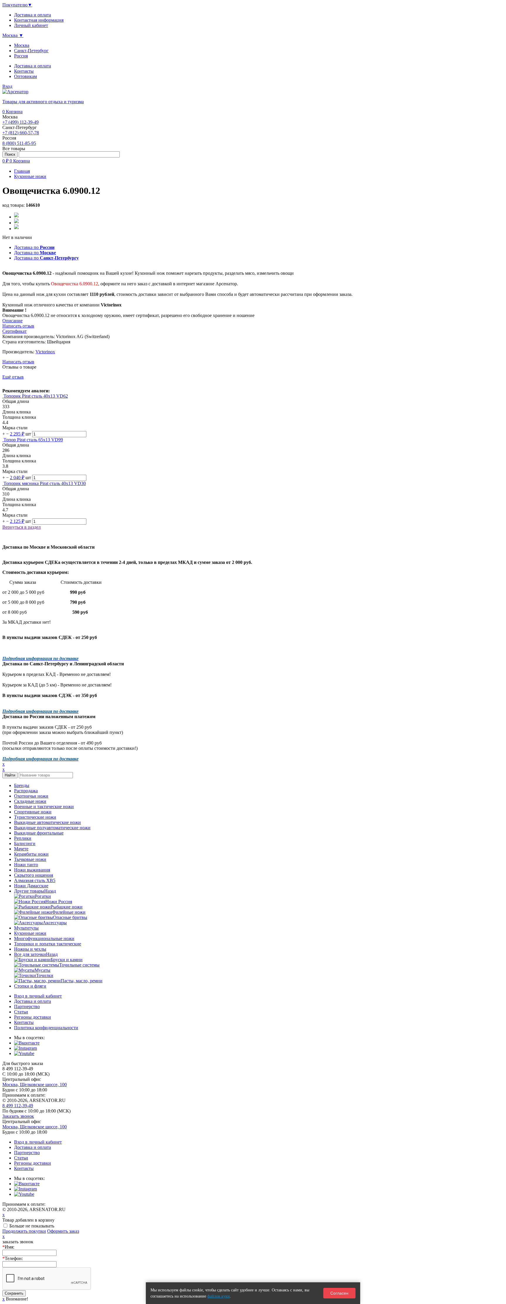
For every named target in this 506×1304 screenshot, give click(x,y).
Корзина (12, 111)
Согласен (339, 1293)
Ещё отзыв (13, 376)
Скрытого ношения (33, 875)
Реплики (22, 838)
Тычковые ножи (30, 859)
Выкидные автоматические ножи (47, 822)
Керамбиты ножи (31, 854)
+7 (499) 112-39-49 (20, 122)
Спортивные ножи (33, 811)
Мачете (21, 848)
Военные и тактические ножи (44, 806)
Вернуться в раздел (21, 527)
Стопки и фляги (30, 985)
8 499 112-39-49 (17, 1105)
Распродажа (26, 790)
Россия (21, 55)
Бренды (21, 785)
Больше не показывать (31, 1225)
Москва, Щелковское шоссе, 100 (34, 1084)
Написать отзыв (18, 361)
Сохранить (14, 1293)
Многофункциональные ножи (44, 938)
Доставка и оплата (32, 65)
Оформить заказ (63, 1231)
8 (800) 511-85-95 (19, 143)
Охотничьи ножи (31, 795)
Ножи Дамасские (31, 885)
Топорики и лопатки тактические (47, 943)
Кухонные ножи (30, 933)
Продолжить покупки (24, 1231)
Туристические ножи (35, 817)
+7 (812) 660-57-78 (20, 132)
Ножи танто (26, 864)
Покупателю (17, 4)
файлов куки (218, 1296)
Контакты (24, 71)
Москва (21, 45)
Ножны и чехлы (30, 949)
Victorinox (45, 351)
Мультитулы (26, 927)
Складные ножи (30, 801)
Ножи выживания (32, 869)
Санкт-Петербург (31, 50)
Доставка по (34, 247)
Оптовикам (25, 76)
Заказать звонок (18, 1116)
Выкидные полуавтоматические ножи (52, 827)
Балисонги (24, 843)
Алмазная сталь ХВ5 (34, 880)
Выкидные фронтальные (39, 832)
